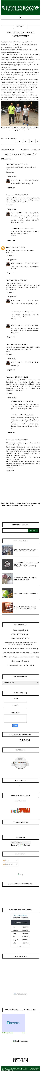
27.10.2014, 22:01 (21, 377)
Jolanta (9, 247)
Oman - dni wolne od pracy (20, 634)
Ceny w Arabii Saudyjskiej (20, 661)
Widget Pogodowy (13, 1023)
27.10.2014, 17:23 (31, 263)
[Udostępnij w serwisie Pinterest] (37, 141)
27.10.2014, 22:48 (26, 229)
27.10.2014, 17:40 (31, 325)
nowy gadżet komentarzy (20, 800)
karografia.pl (34, 1069)
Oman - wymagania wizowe (20, 638)
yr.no (23, 1033)
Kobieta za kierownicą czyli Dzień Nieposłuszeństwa (26, 550)
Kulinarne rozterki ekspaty (26, 593)
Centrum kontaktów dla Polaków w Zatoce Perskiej (20, 649)
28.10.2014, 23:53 (26, 415)
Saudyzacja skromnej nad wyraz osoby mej (25, 578)
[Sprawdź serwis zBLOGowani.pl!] (20, 994)
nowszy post (8, 150)
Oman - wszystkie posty (20, 630)
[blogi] (20, 874)
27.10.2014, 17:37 (26, 312)
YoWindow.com (7, 1033)
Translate (27, 845)
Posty (7, 860)
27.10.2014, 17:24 (31, 300)
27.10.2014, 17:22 (31, 180)
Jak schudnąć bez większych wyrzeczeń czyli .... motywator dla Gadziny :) (26, 564)
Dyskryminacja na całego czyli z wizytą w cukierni (25, 607)
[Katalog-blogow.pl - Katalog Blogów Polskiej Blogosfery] (20, 1041)
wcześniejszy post (30, 150)
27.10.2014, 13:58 (21, 280)
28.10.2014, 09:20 (26, 401)
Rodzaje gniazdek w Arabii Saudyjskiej (20, 665)
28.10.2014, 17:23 (21, 440)
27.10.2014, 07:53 (21, 164)
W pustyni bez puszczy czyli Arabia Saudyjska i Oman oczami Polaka (15, 1069)
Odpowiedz (10, 172)
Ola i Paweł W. (16, 180)
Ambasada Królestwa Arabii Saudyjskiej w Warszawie (20, 653)
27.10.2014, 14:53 (21, 344)
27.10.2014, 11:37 (18, 247)
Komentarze (9, 864)
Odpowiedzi (12, 176)
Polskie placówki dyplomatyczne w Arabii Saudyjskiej (20, 657)
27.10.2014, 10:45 (21, 195)
